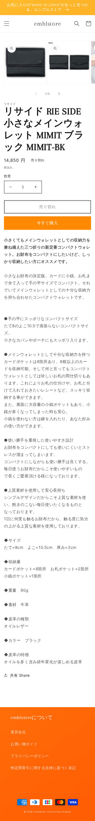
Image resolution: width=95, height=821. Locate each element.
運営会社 (18, 732)
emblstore (40, 811)
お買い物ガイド (24, 744)
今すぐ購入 (47, 222)
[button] (6, 23)
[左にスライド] (36, 94)
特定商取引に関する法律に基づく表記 (43, 767)
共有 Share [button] (20, 675)
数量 (7, 176)
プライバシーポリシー (30, 755)
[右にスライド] (59, 94)
